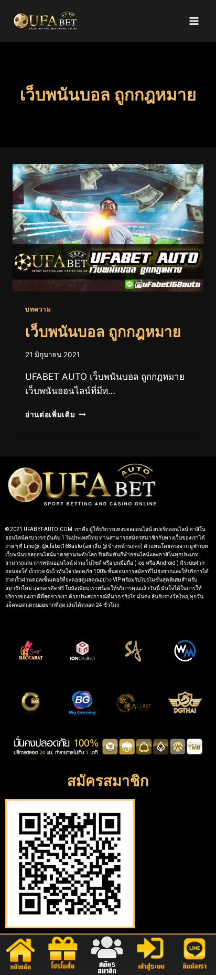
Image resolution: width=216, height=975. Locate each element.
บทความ (38, 309)
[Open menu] (193, 21)
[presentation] (108, 228)
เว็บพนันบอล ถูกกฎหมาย (103, 331)
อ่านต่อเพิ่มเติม (55, 414)
